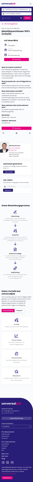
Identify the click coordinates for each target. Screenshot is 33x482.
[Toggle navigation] (31, 3)
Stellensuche (6, 434)
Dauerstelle (5, 436)
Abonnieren (8, 190)
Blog (3, 458)
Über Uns (5, 454)
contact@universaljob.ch (11, 411)
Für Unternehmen (8, 442)
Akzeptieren (7, 478)
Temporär (19, 310)
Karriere (5, 456)
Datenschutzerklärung (9, 473)
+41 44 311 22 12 (8, 413)
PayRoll (4, 448)
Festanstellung (8, 310)
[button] (16, 59)
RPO (3, 450)
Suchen (27, 18)
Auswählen (6, 426)
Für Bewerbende (8, 432)
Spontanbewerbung (16, 418)
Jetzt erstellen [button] (9, 172)
